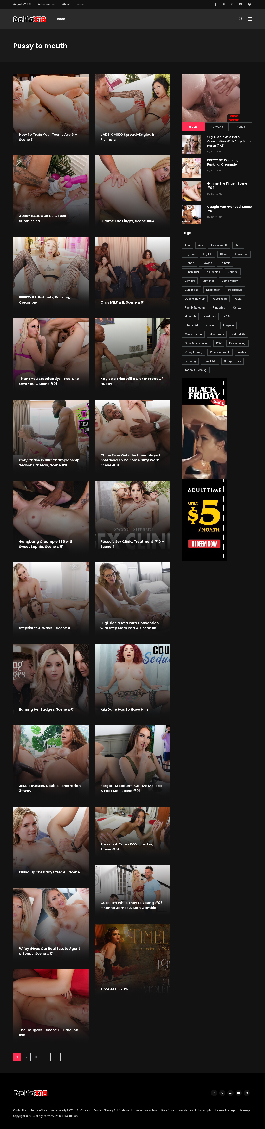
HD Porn (229, 316)
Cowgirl (190, 280)
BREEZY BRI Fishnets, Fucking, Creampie (44, 300)
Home (60, 19)
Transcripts (204, 1110)
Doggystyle (235, 289)
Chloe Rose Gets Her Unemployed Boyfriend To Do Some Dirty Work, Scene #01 (130, 460)
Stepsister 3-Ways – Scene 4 (44, 627)
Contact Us (20, 1110)
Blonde (189, 263)
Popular (217, 126)
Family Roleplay (195, 307)
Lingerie (228, 325)
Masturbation (193, 334)
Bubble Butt (192, 271)
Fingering (219, 307)
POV (219, 343)
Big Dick (190, 254)
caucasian (213, 271)
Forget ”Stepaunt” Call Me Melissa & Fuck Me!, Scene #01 (131, 788)
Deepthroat (213, 289)
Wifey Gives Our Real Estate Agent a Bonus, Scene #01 (49, 951)
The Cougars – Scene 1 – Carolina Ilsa (48, 1032)
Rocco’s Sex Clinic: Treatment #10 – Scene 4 (132, 544)
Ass (200, 245)
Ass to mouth (219, 245)
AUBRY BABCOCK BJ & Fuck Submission (42, 218)
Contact (80, 4)
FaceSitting (219, 298)
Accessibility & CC (62, 1110)
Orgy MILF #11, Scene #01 (122, 302)
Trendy (240, 126)
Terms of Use (39, 1110)
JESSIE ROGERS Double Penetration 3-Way (50, 788)
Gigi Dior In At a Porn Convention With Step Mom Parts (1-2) (229, 141)
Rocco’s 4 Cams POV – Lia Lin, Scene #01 (126, 847)
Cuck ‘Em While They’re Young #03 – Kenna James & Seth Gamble (131, 905)
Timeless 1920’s (114, 989)
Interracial (191, 325)
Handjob (190, 316)
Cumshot (208, 280)
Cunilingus (191, 289)
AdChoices (83, 1110)
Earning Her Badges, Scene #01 (46, 709)
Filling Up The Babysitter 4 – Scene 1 (50, 872)
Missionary (217, 334)
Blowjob (207, 263)
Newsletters (186, 1110)
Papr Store (168, 1110)
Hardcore (210, 316)
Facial (238, 298)
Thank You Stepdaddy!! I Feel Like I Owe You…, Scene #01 (50, 381)
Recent (193, 126)
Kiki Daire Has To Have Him (124, 709)
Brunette (225, 263)
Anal (188, 245)
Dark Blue (216, 151)
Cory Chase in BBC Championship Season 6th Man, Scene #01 (49, 462)
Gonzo (237, 307)
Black (223, 254)
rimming (190, 361)
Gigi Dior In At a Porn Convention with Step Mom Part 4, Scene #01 (129, 625)
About (66, 4)
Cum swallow (230, 280)
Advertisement (47, 4)
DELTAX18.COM (68, 1116)
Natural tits (238, 334)
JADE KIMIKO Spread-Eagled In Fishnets (128, 137)
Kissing (211, 325)
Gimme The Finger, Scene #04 (127, 220)
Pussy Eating (237, 343)
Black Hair (241, 254)
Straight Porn (232, 361)
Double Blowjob (195, 298)
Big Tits (207, 254)
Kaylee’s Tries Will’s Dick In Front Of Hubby (131, 381)
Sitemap (244, 1110)
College (233, 271)
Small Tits (210, 361)
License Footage (225, 1110)
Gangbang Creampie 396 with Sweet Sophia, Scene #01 (46, 544)
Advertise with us (146, 1110)
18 (55, 1057)
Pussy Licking (193, 352)
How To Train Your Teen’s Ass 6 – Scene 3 (48, 137)
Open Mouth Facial (196, 343)
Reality (241, 352)
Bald (238, 245)
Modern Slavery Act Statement (113, 1110)
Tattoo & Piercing (196, 370)
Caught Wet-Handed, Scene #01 (229, 208)
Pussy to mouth (220, 352)
